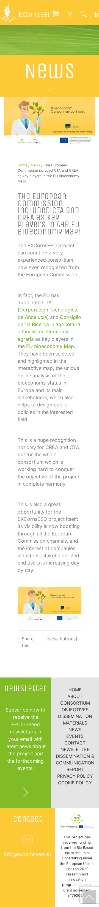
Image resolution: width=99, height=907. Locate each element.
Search (84, 14)
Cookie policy (75, 782)
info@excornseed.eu (27, 854)
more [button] (25, 792)
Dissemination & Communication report (75, 762)
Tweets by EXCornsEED (49, 674)
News (49, 71)
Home (56, 14)
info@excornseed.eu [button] (27, 839)
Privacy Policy (75, 776)
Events (75, 736)
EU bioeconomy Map (50, 346)
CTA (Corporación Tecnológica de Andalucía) (47, 310)
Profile (70, 14)
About (74, 696)
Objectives (75, 709)
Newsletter (75, 749)
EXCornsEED (25, 12)
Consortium (75, 703)
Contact (75, 743)
